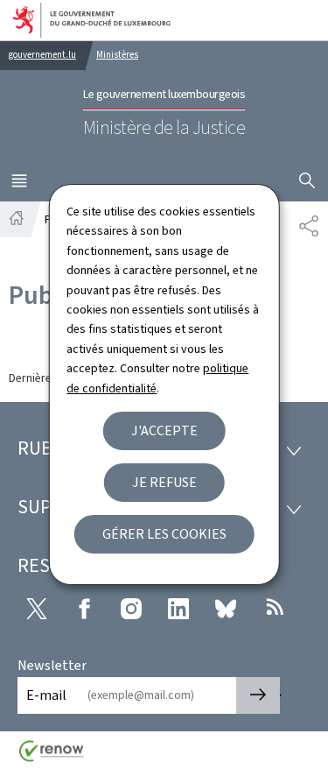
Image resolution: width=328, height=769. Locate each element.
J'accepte (164, 430)
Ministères (117, 54)
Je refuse (164, 482)
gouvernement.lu (42, 54)
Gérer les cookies (164, 534)
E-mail (46, 695)
